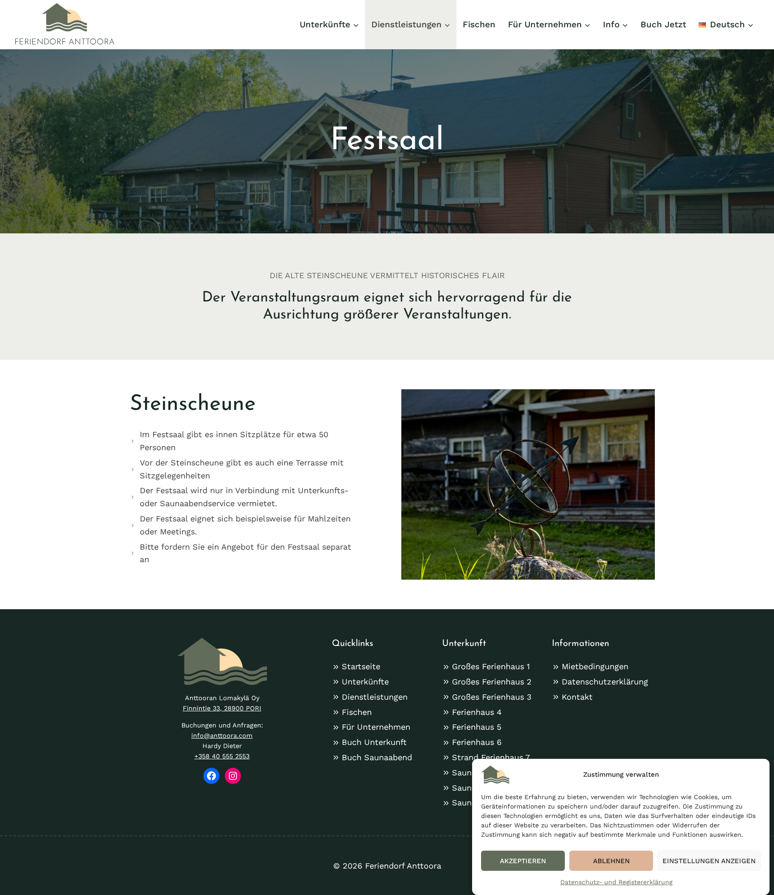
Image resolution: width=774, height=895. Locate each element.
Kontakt (577, 696)
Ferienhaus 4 (477, 712)
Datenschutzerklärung (605, 681)
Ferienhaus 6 (477, 742)
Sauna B (468, 787)
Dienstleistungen (375, 696)
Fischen (479, 24)
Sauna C (468, 802)
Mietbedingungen (595, 666)
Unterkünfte (365, 681)
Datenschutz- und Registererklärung (616, 882)
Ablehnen (611, 861)
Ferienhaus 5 (476, 726)
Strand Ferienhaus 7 (491, 757)
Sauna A (468, 772)
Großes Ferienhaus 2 (492, 681)
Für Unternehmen (376, 726)
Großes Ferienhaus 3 (492, 696)
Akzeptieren (523, 861)
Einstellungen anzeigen (709, 861)
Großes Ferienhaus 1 (491, 666)
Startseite (361, 666)
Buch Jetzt (663, 24)
